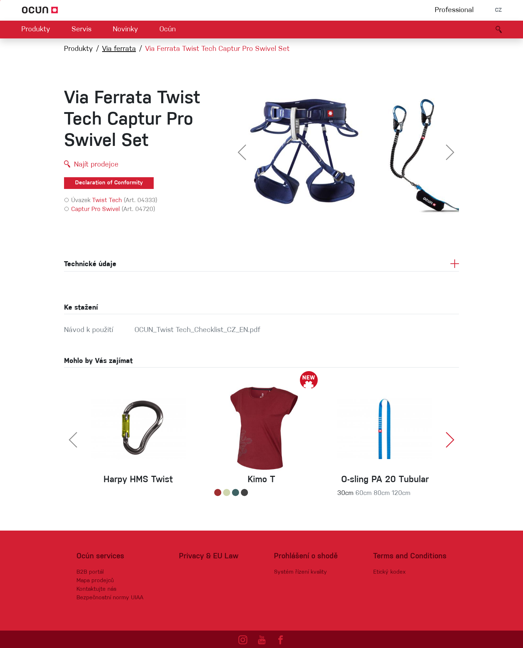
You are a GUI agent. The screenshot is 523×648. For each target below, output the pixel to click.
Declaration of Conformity (109, 183)
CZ (498, 10)
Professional (454, 10)
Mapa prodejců (95, 581)
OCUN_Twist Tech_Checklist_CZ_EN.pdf (197, 330)
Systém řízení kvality (300, 572)
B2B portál (90, 572)
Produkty (35, 29)
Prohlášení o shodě (306, 556)
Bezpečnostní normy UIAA (109, 598)
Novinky (125, 29)
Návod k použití (88, 330)
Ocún (167, 29)
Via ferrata (119, 49)
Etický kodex (389, 572)
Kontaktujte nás (96, 589)
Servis (81, 29)
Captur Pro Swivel (95, 209)
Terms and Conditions (410, 556)
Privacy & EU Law (208, 556)
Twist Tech (107, 200)
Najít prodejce (96, 164)
